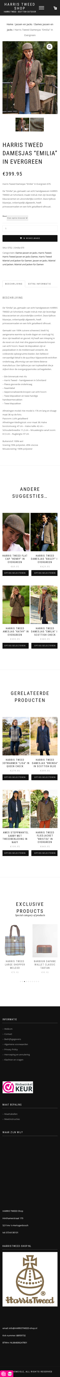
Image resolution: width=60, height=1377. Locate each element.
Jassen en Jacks (23, 24)
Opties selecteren (15, 573)
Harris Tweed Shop (19, 6)
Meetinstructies (12, 1119)
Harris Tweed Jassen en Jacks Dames (20, 256)
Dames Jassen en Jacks (26, 252)
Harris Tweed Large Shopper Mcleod (15, 964)
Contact (8, 1034)
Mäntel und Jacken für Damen (29, 264)
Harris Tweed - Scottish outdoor (20, 12)
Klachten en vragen (13, 1059)
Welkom (8, 1028)
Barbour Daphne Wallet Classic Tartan (45, 964)
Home (10, 24)
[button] (49, 47)
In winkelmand (31, 238)
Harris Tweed (44, 252)
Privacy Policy (11, 1049)
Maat (4, 216)
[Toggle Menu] (41, 7)
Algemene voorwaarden (16, 1044)
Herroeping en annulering (17, 1054)
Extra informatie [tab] (39, 284)
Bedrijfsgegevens (12, 1039)
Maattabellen (11, 1113)
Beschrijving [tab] (13, 284)
